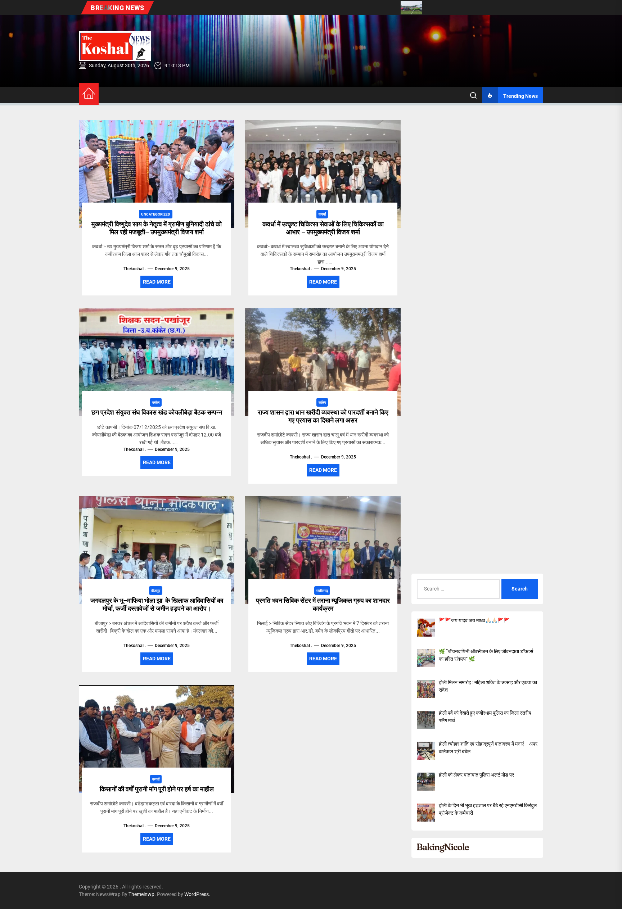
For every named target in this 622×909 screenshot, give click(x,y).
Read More (157, 282)
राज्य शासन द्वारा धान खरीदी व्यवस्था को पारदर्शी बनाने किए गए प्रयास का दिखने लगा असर (323, 416)
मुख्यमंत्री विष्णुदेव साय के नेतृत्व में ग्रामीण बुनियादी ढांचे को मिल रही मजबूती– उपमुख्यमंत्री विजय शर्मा (156, 228)
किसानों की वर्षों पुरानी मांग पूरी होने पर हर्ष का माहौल (157, 789)
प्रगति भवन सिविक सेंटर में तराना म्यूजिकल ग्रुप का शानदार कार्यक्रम (323, 604)
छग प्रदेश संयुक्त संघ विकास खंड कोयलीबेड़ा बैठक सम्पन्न (156, 412)
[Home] (89, 94)
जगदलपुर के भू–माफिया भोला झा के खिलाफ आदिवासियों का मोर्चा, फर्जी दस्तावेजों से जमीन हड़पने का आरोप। (156, 604)
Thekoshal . (134, 268)
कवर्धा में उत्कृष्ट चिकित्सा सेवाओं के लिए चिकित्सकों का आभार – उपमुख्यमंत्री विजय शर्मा (323, 228)
